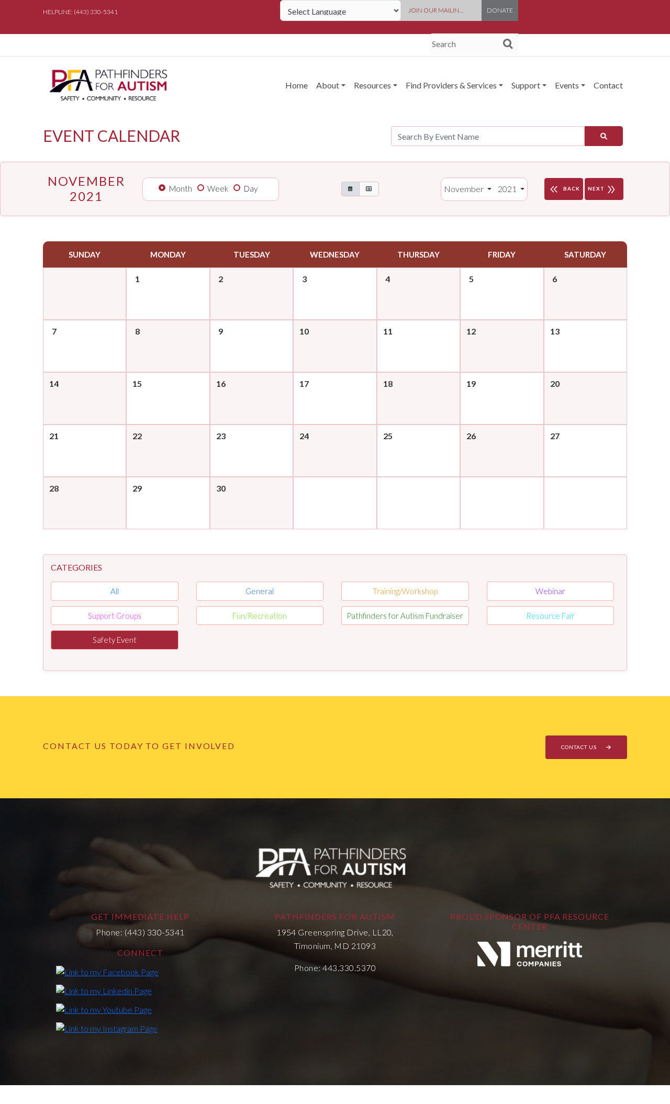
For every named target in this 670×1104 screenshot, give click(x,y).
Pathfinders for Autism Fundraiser (405, 615)
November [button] (464, 189)
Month (180, 188)
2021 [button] (508, 189)
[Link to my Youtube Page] (104, 1009)
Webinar (550, 591)
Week (217, 188)
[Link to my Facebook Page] (107, 971)
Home (296, 85)
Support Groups (114, 615)
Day (251, 188)
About (327, 85)
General (259, 591)
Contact (608, 85)
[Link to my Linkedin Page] (104, 990)
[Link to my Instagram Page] (107, 1028)
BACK (564, 189)
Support (525, 85)
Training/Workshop (405, 591)
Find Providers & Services (451, 85)
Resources (372, 85)
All (114, 591)
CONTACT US (579, 747)
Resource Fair (550, 615)
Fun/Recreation (259, 615)
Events (567, 85)
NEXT (602, 189)
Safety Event (115, 639)
